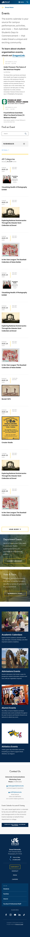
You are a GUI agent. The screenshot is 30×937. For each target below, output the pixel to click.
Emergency (15, 867)
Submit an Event (15, 561)
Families (6, 894)
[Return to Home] (6, 2)
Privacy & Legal (19, 924)
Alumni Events (9, 708)
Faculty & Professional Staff (12, 904)
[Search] (26, 2)
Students (6, 889)
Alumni (5, 899)
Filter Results (8, 144)
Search (6, 133)
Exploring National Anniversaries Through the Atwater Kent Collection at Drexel (14, 222)
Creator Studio (7, 442)
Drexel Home (9, 7)
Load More (14, 529)
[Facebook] (6, 915)
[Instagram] (11, 915)
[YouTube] (15, 915)
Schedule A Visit (15, 593)
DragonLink (18, 55)
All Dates (5, 150)
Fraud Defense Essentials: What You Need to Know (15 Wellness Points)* (14, 115)
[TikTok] (24, 915)
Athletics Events (10, 746)
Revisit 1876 (6, 399)
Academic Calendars (12, 634)
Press (15, 875)
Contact (15, 871)
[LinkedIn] (19, 915)
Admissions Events (11, 671)
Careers (15, 879)
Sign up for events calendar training (15, 825)
